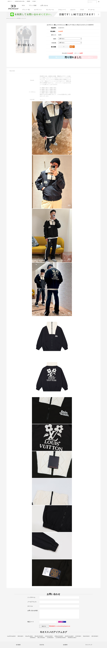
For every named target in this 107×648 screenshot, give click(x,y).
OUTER (18, 18)
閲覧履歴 (28, 1)
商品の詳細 (12, 70)
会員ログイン (10, 1)
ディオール (91, 9)
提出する (44, 626)
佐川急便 (34, 1)
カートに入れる (61, 57)
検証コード (30, 621)
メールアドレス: (32, 601)
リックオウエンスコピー (61, 637)
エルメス (72, 9)
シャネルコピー (50, 637)
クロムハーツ (62, 9)
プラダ (82, 9)
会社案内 (65, 644)
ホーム (8, 18)
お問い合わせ (44, 5)
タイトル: (30, 606)
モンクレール (50, 9)
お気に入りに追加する (87, 57)
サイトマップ (88, 644)
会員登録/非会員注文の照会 (19, 1)
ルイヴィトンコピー (90, 20)
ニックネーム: (31, 597)
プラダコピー (33, 637)
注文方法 (42, 644)
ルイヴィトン (38, 9)
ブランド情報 (32, 5)
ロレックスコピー (41, 637)
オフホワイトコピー (72, 637)
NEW (23, 5)
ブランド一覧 (26, 9)
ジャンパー (23, 18)
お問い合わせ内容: (32, 610)
